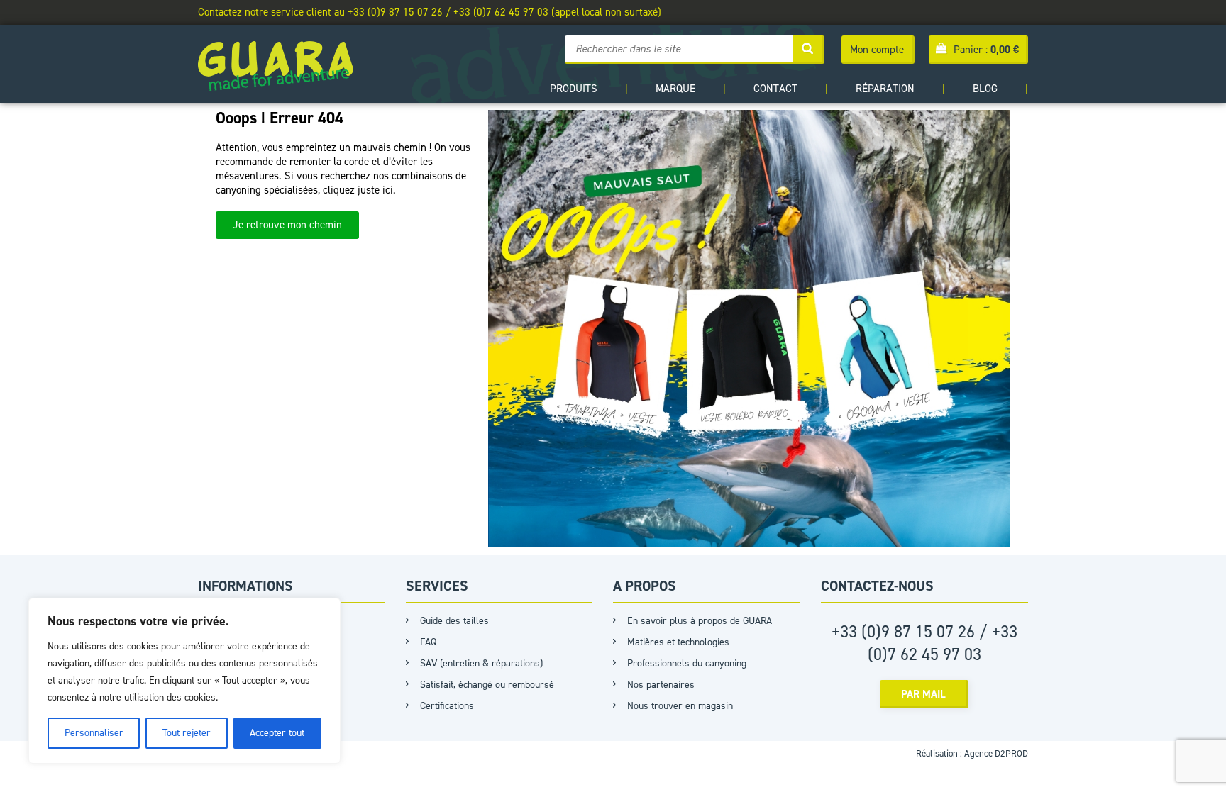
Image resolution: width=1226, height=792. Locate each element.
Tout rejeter (186, 733)
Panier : (986, 50)
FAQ (428, 642)
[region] (184, 681)
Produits (573, 89)
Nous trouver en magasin (680, 706)
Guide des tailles (454, 621)
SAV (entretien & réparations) (481, 663)
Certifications (447, 706)
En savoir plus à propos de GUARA (699, 621)
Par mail (923, 694)
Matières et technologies (678, 642)
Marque (675, 89)
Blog (985, 89)
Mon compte (877, 50)
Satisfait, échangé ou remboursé (487, 684)
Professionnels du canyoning (686, 663)
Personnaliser (94, 733)
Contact (775, 89)
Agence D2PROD (996, 753)
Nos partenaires (661, 684)
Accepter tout (277, 733)
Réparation (885, 89)
